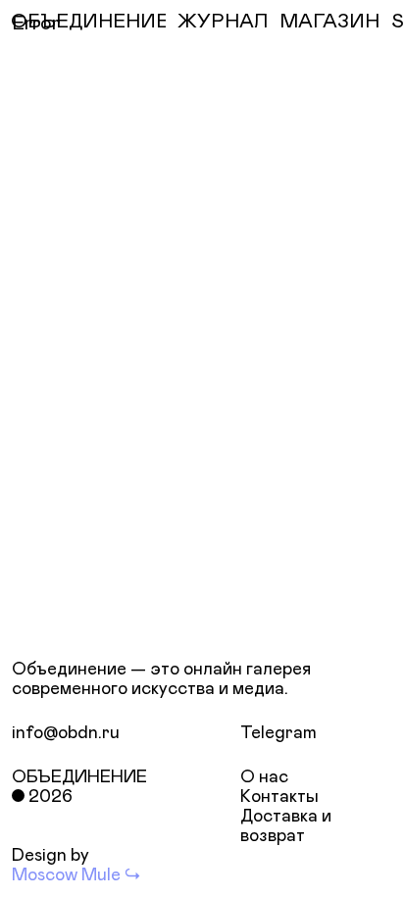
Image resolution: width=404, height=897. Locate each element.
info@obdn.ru (66, 733)
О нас (264, 777)
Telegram (278, 733)
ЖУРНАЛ (222, 21)
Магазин (329, 21)
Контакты (279, 797)
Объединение (79, 777)
